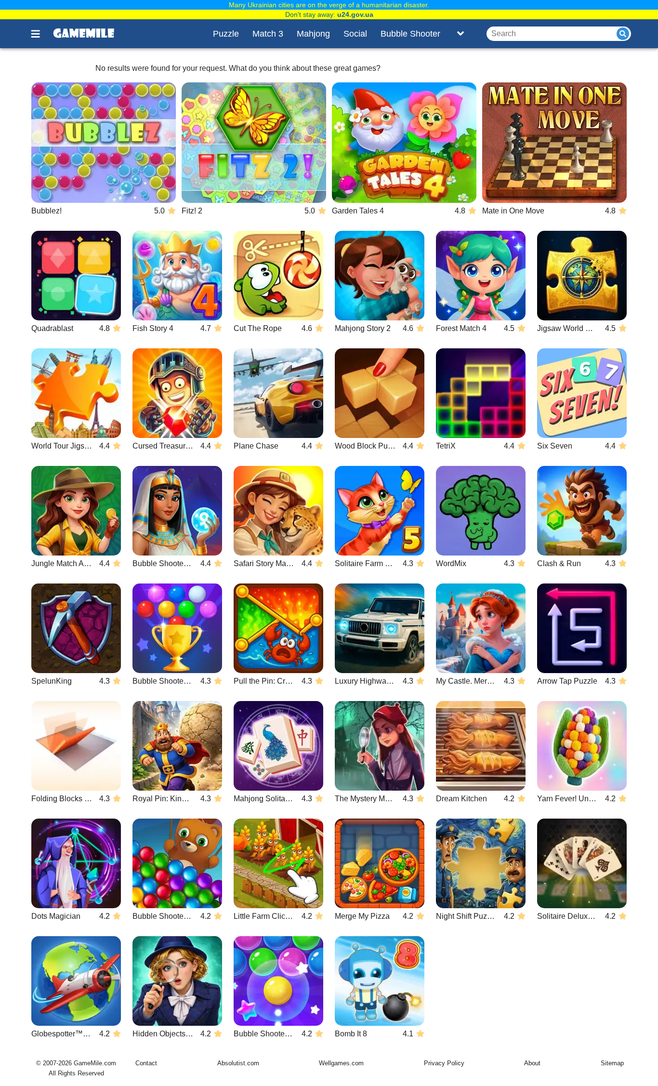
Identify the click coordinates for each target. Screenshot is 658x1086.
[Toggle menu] (41, 33)
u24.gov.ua (355, 14)
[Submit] (623, 33)
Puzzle (226, 34)
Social (355, 34)
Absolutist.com (238, 1063)
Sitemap (612, 1063)
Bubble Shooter (410, 34)
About (532, 1063)
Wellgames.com (341, 1063)
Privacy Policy (444, 1063)
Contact (146, 1063)
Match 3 (267, 34)
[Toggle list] (460, 33)
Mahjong (313, 34)
